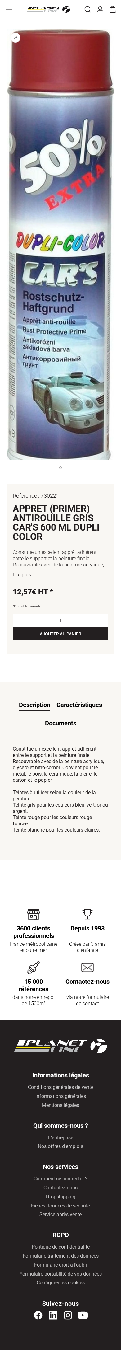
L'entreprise (60, 1138)
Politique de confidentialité (61, 1247)
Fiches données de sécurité (60, 1206)
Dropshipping (60, 1197)
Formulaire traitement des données (61, 1256)
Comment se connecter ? (60, 1179)
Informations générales (60, 1096)
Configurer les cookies (61, 1283)
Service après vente (60, 1214)
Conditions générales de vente (60, 1087)
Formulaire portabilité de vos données (61, 1274)
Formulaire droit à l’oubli (60, 1265)
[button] (9, 9)
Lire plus (22, 575)
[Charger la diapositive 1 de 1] (60, 474)
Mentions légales (60, 1105)
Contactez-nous (60, 1188)
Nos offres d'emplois (60, 1146)
